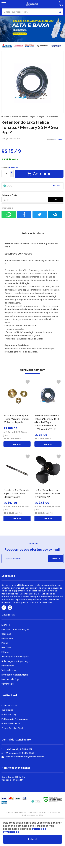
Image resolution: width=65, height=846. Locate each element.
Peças (41, 116)
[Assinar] (55, 558)
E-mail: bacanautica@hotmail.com (24, 756)
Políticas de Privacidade (15, 719)
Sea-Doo (6, 633)
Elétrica (5, 652)
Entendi (32, 839)
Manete (6, 624)
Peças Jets (7, 638)
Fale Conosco (9, 705)
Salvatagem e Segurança (15, 661)
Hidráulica (7, 647)
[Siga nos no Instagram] (10, 607)
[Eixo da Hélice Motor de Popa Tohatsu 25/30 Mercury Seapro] (17, 487)
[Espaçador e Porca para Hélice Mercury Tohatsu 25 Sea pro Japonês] (17, 412)
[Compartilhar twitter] (39, 214)
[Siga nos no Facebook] (4, 607)
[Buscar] (59, 12)
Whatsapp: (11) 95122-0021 (19, 753)
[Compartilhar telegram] (55, 214)
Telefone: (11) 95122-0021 (18, 749)
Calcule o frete (9, 195)
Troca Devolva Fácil (12, 728)
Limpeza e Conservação (15, 674)
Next (61, 32)
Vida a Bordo (9, 670)
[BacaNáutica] (32, 4)
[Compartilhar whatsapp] (9, 214)
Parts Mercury (9, 714)
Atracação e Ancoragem (15, 656)
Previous (4, 32)
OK (55, 199)
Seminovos (8, 683)
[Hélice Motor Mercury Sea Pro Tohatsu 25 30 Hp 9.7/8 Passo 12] (48, 487)
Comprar (42, 174)
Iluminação (8, 665)
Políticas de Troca (11, 723)
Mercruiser (58, 139)
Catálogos (7, 709)
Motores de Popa (11, 679)
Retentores (52, 116)
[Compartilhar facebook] (24, 214)
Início (6, 116)
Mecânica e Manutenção (24, 116)
